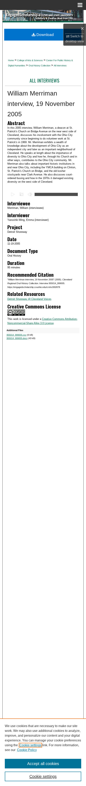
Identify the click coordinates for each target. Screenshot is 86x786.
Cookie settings (30, 745)
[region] (43, 752)
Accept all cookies (43, 763)
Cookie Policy (27, 750)
